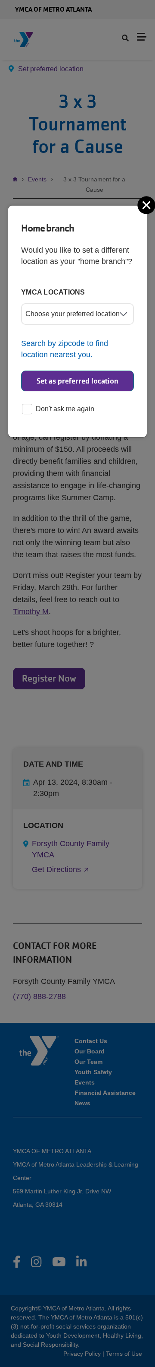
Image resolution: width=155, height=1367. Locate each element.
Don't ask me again (65, 408)
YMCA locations (53, 292)
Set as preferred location (77, 381)
